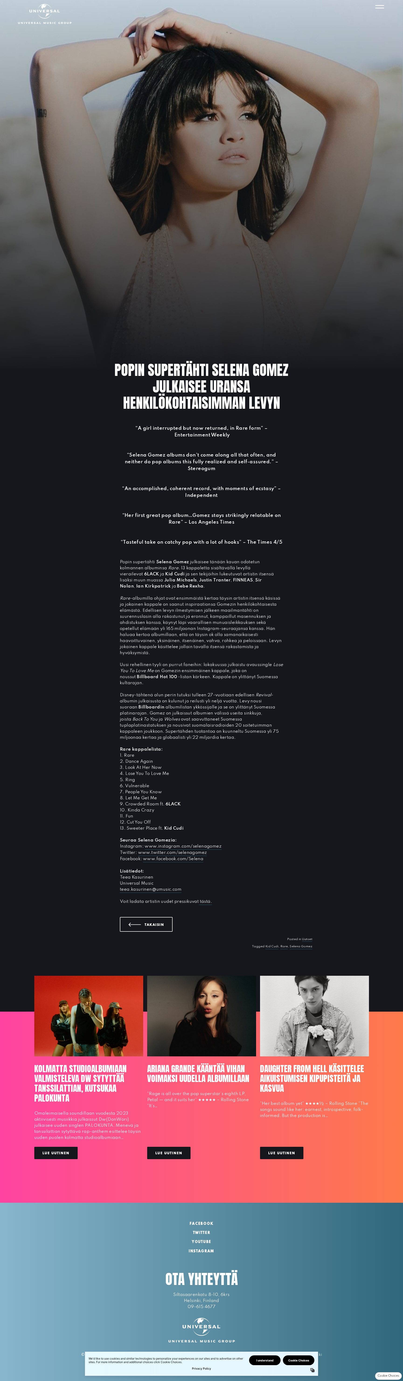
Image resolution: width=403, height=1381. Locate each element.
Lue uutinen (55, 1153)
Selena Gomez (301, 946)
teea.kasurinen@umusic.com (150, 889)
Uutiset (307, 939)
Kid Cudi (271, 946)
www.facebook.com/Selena (173, 859)
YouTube (201, 1242)
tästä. (205, 901)
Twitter (201, 1233)
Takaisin (159, 925)
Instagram (201, 1251)
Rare (284, 946)
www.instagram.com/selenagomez (183, 846)
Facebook (201, 1224)
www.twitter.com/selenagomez (172, 852)
